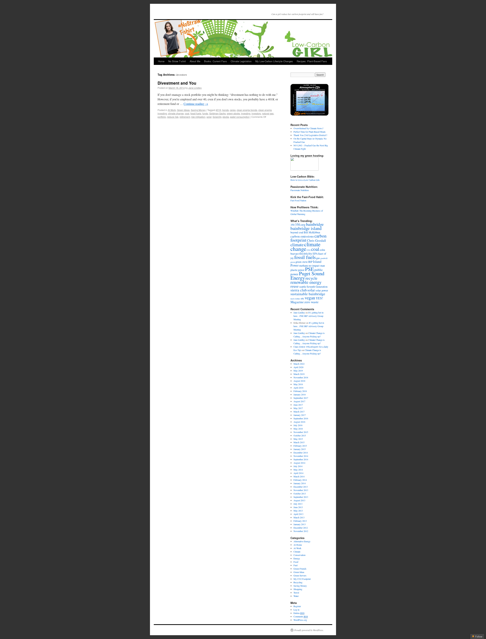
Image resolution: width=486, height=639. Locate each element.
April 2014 (298, 473)
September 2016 (300, 418)
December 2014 (300, 452)
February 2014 (300, 479)
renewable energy (306, 282)
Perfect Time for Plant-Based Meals (309, 131)
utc (302, 298)
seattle (302, 286)
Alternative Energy (301, 541)
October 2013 (299, 493)
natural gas (268, 113)
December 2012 (300, 527)
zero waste (311, 302)
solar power (322, 290)
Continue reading (196, 104)
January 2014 (299, 483)
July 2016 (297, 425)
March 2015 (299, 442)
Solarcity (217, 116)
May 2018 (298, 384)
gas (318, 258)
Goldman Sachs (217, 113)
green (292, 262)
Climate (296, 551)
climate (297, 245)
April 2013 (298, 513)
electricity (305, 253)
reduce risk (172, 116)
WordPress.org (300, 619)
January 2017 (299, 414)
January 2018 (299, 394)
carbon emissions (302, 236)
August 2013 (299, 500)
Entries (299, 613)
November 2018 (300, 377)
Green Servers (299, 575)
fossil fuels (195, 113)
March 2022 (299, 363)
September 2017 (300, 397)
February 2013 (300, 520)
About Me (195, 61)
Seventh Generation (317, 286)
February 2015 (300, 445)
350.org (300, 224)
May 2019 (298, 370)
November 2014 (300, 455)
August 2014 (299, 462)
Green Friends (299, 568)
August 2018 (299, 380)
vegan (310, 298)
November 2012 (300, 531)
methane (303, 265)
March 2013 (299, 517)
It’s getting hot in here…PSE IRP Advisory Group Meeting (308, 316)
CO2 (309, 250)
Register (297, 606)
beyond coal (296, 232)
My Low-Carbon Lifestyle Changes (274, 61)
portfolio (162, 116)
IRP (310, 262)
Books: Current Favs (215, 61)
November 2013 (300, 490)
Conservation (299, 554)
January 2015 (299, 449)
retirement (185, 116)
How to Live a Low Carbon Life (305, 179)
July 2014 (297, 466)
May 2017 (298, 408)
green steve (302, 262)
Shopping (297, 589)
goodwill (323, 258)
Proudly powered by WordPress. (309, 630)
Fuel (295, 565)
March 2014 (299, 476)
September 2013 (300, 496)
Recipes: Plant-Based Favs (312, 61)
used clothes (295, 298)
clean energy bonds (247, 110)
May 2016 (298, 428)
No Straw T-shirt (177, 61)
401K (218, 110)
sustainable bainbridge (307, 293)
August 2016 (299, 421)
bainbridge (315, 224)
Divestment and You (177, 83)
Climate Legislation (241, 61)
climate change (176, 113)
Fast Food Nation (298, 200)
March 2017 (299, 411)
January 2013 (299, 524)
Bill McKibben (312, 232)
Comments (300, 616)
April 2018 (298, 387)
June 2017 (298, 404)
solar (209, 116)
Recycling (297, 582)
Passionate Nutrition (299, 190)
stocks (225, 116)
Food (295, 561)
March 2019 (299, 373)
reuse (294, 286)
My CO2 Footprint (302, 578)
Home (161, 61)
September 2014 (300, 459)
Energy (296, 558)
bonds (225, 110)
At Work (172, 110)
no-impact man (317, 265)
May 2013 (298, 510)
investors (256, 113)
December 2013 (300, 486)
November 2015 (300, 432)
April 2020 (298, 367)
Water (296, 595)
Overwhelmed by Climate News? (308, 128)
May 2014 (298, 469)
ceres (233, 110)
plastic (293, 270)
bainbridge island (306, 228)
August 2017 (299, 401)
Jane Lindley (195, 87)
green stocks (233, 113)
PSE (309, 269)
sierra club (298, 290)
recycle (311, 278)
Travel (296, 592)
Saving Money (198, 110)
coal (187, 113)
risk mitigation (198, 116)
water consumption (240, 116)
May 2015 (298, 438)
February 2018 (300, 391)
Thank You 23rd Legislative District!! (310, 135)
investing (245, 113)
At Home (297, 544)
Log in (296, 609)
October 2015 (299, 435)
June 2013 (298, 507)
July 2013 (297, 503)
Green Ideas (183, 110)
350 (292, 225)
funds (205, 113)
